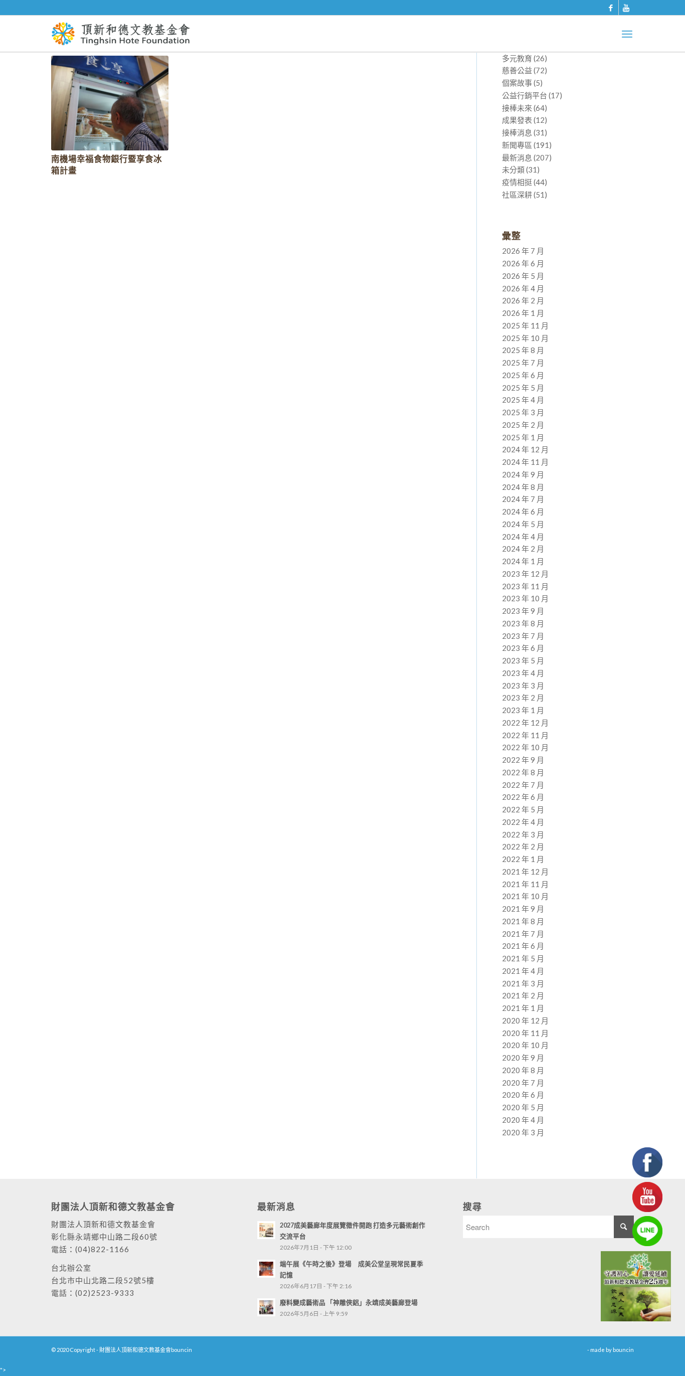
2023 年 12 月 (525, 573)
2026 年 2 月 (523, 300)
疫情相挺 (517, 182)
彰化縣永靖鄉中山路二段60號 (104, 1236)
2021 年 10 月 (525, 896)
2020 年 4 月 (523, 1119)
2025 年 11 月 (525, 325)
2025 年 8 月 (523, 350)
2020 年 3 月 (523, 1132)
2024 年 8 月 (523, 486)
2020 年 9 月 (523, 1057)
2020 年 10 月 (525, 1045)
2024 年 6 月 (523, 511)
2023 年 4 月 (523, 672)
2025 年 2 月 (523, 424)
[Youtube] (626, 7)
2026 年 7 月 (523, 250)
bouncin (623, 1349)
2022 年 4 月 (523, 821)
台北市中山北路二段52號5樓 (102, 1280)
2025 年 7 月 (523, 362)
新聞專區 (517, 144)
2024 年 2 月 (523, 548)
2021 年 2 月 (523, 995)
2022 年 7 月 (523, 784)
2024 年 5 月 (523, 524)
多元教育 (517, 58)
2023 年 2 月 (523, 697)
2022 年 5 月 (523, 809)
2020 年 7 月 (523, 1082)
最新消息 (517, 157)
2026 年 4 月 (523, 288)
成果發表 (517, 119)
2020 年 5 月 (523, 1107)
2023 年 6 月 (523, 647)
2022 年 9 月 (523, 759)
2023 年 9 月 (523, 610)
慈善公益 (517, 70)
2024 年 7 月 (523, 498)
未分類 (513, 169)
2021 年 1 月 (523, 1007)
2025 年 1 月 (523, 437)
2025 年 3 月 (523, 412)
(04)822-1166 (102, 1249)
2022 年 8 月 (523, 772)
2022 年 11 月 (525, 735)
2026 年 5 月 (523, 275)
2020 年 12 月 (525, 1020)
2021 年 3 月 (523, 983)
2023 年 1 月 (523, 710)
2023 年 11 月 (525, 586)
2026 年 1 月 (523, 312)
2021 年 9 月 (523, 908)
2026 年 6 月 (523, 263)
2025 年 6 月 (523, 375)
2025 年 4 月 (523, 399)
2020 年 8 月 (523, 1070)
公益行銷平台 (524, 95)
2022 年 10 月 (525, 747)
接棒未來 (517, 107)
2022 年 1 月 (523, 859)
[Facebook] (611, 7)
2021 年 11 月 (525, 884)
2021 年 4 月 (523, 970)
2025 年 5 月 (523, 387)
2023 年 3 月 (523, 685)
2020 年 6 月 (523, 1094)
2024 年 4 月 (523, 536)
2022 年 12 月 (525, 722)
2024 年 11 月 (525, 461)
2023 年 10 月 (525, 598)
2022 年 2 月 (523, 846)
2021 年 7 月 (523, 933)
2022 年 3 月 (523, 834)
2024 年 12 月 (525, 449)
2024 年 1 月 (523, 561)
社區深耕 (517, 194)
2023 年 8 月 (523, 623)
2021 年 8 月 (523, 921)
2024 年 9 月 (523, 474)
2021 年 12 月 (525, 871)
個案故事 (517, 82)
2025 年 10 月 (525, 337)
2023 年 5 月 (523, 660)
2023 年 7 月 (523, 635)
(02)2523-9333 (104, 1292)
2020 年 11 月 (525, 1033)
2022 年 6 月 (523, 796)
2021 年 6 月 (523, 945)
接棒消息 (517, 132)
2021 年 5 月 (523, 958)
